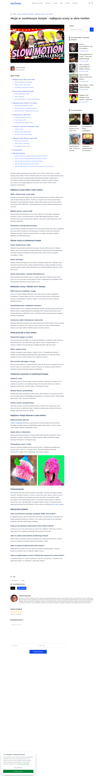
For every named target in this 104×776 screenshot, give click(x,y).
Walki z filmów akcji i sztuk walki (23, 82)
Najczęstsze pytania (19, 153)
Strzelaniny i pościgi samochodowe (24, 87)
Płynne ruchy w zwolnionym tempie (23, 91)
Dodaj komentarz (38, 651)
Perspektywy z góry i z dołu (22, 146)
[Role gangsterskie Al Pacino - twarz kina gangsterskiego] (73, 57)
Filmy (14, 14)
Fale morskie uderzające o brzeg (24, 122)
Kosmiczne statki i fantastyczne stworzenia (26, 111)
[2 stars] (14, 612)
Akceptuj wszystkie (18, 771)
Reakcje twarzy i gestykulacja (23, 131)
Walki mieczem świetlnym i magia (24, 105)
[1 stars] (11, 612)
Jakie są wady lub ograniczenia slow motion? (27, 164)
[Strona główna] (11, 14)
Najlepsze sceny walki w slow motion (24, 79)
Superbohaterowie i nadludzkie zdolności (26, 108)
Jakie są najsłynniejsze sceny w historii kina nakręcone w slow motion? (34, 166)
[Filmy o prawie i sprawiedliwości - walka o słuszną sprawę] (73, 68)
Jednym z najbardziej (16, 423)
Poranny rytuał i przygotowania (23, 134)
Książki (55, 3)
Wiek (61, 3)
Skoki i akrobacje (19, 96)
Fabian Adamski (20, 67)
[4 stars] (19, 612)
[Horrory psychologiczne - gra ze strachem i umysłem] (73, 47)
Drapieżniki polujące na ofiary (23, 117)
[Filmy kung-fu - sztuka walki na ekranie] (73, 88)
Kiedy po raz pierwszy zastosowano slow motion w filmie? (30, 158)
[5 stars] (21, 612)
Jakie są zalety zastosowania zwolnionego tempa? (28, 161)
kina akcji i (56, 504)
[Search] (89, 3)
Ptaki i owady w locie (20, 120)
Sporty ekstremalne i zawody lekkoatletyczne (27, 99)
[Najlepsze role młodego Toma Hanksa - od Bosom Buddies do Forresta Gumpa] (73, 98)
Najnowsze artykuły (37, 3)
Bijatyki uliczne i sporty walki (23, 84)
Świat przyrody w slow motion (22, 115)
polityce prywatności (24, 764)
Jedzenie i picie (19, 129)
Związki (67, 3)
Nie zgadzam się (18, 767)
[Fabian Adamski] (12, 68)
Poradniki (74, 3)
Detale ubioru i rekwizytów (22, 143)
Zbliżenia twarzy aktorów (21, 141)
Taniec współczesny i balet (22, 94)
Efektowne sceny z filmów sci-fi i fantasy (25, 103)
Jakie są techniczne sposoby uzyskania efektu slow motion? (31, 156)
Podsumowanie (17, 150)
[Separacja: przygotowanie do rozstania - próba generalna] (88, 139)
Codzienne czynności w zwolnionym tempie (26, 126)
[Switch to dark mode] (92, 3)
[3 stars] (16, 612)
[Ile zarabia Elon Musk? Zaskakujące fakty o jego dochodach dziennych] (88, 119)
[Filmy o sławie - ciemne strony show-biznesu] (73, 78)
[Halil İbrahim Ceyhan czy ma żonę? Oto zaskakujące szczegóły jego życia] (74, 119)
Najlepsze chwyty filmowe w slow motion (25, 138)
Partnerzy (48, 3)
